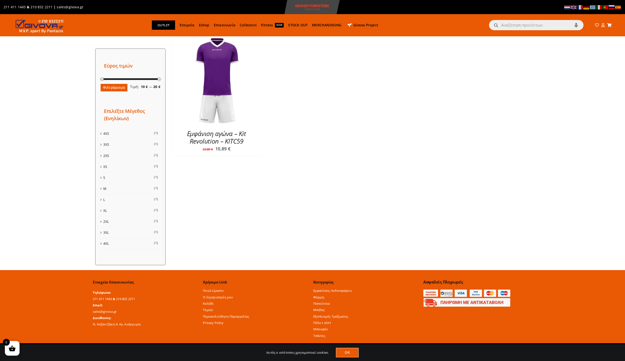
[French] (580, 7)
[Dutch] (567, 7)
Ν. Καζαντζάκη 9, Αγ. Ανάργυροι (117, 324)
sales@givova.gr (70, 7)
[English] (574, 7)
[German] (586, 7)
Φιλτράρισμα (114, 87)
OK (347, 352)
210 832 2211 (42, 7)
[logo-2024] (39, 18)
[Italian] (599, 7)
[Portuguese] (605, 7)
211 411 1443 (15, 7)
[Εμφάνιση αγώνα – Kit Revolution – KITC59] (216, 39)
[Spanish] (618, 7)
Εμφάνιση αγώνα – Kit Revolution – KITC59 (216, 137)
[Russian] (612, 7)
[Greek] (593, 7)
